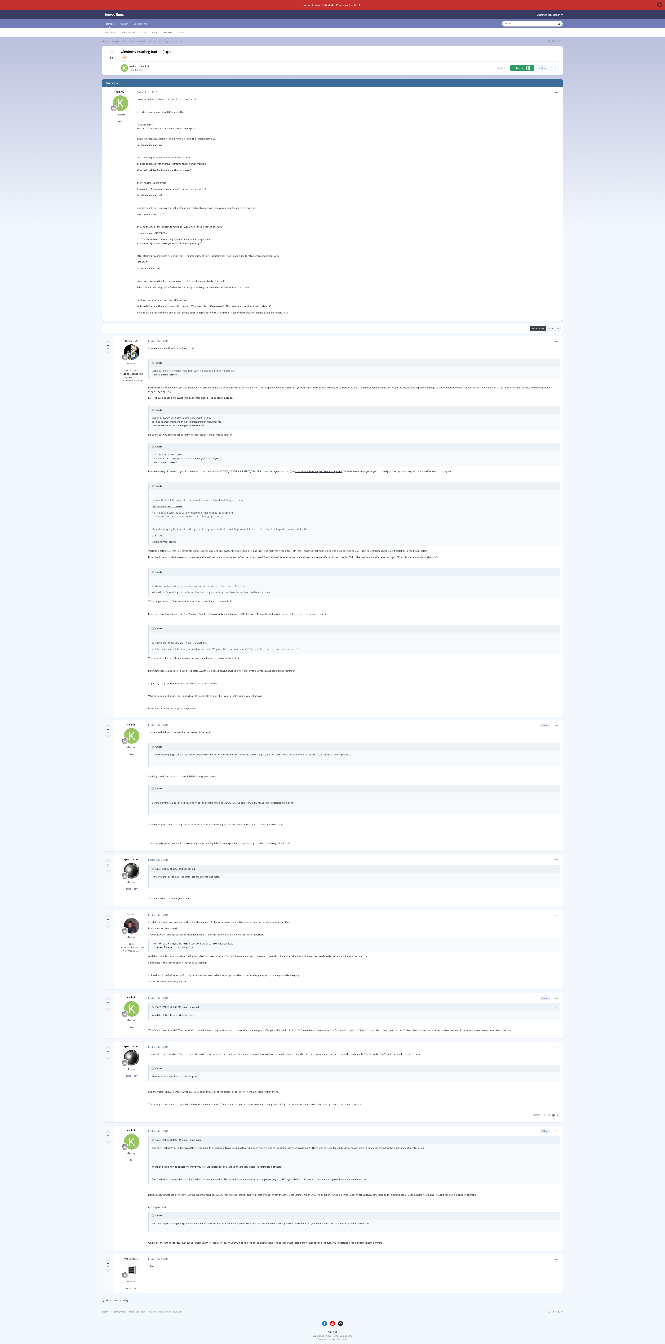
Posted (147, 92)
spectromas (131, 859)
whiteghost (131, 1258)
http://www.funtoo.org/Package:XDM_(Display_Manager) (235, 613)
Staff (143, 32)
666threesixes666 (541, 1114)
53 (129, 370)
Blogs (155, 32)
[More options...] (556, 92)
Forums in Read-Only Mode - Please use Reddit (330, 4)
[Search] (559, 23)
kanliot (145, 66)
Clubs (181, 32)
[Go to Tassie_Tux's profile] (131, 352)
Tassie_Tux (131, 340)
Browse (109, 23)
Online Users (128, 32)
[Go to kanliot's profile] (124, 68)
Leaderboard (109, 32)
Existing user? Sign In (549, 14)
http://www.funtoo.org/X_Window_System (318, 471)
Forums (168, 32)
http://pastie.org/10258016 (152, 233)
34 (129, 1288)
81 (129, 889)
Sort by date (553, 328)
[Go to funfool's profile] (131, 926)
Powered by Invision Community (333, 1339)
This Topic (547, 24)
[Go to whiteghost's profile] (131, 1270)
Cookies (332, 1331)
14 (132, 944)
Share (502, 68)
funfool (131, 914)
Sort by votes (537, 328)
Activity (124, 23)
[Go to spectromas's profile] (131, 871)
